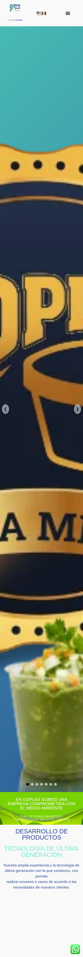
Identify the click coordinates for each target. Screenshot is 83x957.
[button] (68, 13)
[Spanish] (44, 13)
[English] (39, 13)
